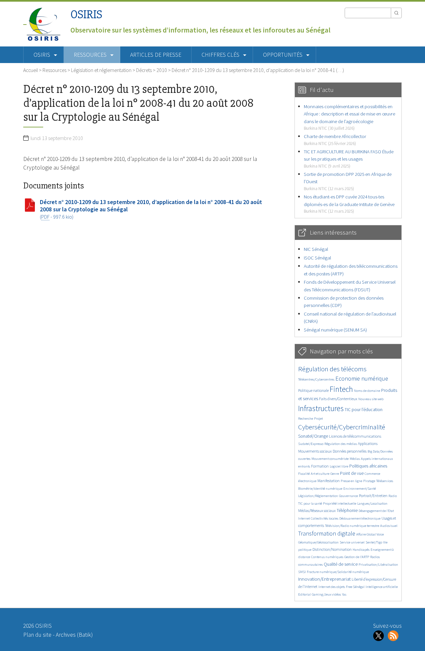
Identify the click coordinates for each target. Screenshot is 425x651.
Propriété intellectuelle (339, 503)
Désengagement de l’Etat (376, 511)
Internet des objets (331, 587)
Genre (334, 473)
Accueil (30, 70)
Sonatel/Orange (313, 436)
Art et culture (320, 473)
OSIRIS (86, 14)
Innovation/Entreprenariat (324, 579)
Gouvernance (348, 496)
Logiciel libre (339, 466)
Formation (320, 466)
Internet (304, 518)
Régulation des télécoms (332, 368)
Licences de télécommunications (355, 436)
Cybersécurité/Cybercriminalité (341, 426)
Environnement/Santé (359, 488)
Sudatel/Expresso (310, 444)
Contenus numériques (327, 557)
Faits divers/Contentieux (338, 398)
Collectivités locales (324, 518)
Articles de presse (155, 54)
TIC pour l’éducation (363, 409)
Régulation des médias (340, 444)
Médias (355, 459)
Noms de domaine (367, 391)
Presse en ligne (351, 481)
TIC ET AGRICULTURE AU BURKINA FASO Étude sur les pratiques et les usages (348, 158)
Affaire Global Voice (370, 534)
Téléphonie (347, 510)
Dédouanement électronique (360, 518)
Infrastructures (321, 408)
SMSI (302, 572)
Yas (344, 594)
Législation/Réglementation (318, 496)
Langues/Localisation (372, 503)
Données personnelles (350, 451)
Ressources (54, 70)
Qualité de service (341, 564)
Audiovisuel (388, 526)
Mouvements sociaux (315, 451)
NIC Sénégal (316, 249)
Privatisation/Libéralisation (378, 564)
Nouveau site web (370, 399)
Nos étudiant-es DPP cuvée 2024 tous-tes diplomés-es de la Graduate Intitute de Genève (349, 203)
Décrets (144, 70)
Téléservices (384, 481)
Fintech (341, 389)
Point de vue (352, 473)
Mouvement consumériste (330, 459)
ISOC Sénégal (317, 257)
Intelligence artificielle (382, 587)
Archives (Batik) (74, 634)
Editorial (304, 594)
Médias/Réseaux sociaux (317, 510)
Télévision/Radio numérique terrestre (352, 526)
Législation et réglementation (101, 70)
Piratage (369, 481)
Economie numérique (361, 378)
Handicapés (361, 549)
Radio (392, 496)
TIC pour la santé (310, 503)
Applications (368, 443)
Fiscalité (304, 473)
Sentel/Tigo (374, 542)
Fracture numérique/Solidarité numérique (338, 572)
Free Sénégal (355, 587)
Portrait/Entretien (373, 495)
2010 (161, 70)
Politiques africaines (368, 466)
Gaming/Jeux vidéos (326, 594)
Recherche (305, 418)
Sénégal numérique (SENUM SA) (335, 329)
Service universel (352, 542)
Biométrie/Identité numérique (320, 488)
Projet (318, 418)
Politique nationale (313, 390)
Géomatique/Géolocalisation (318, 542)
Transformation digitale (326, 533)
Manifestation (328, 480)
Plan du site (37, 634)
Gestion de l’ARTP (356, 557)
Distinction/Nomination (332, 549)
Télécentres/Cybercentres (316, 379)
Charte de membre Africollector (335, 139)
